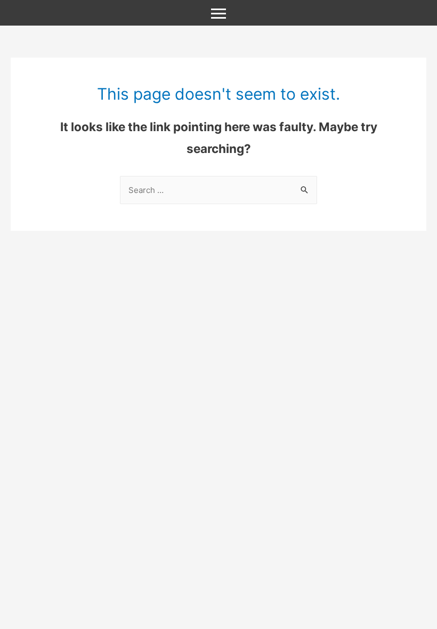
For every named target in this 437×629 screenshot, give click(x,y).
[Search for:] (218, 190)
